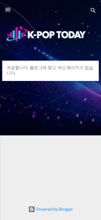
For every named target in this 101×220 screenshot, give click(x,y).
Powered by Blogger (54, 209)
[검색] (93, 11)
